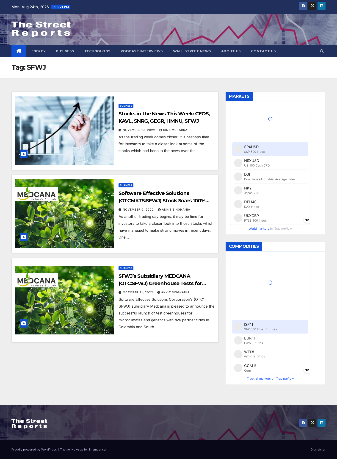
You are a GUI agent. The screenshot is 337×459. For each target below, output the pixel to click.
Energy (38, 51)
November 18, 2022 (139, 130)
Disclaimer (318, 449)
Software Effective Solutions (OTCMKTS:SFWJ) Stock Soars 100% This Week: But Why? (162, 200)
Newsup (77, 449)
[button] (322, 51)
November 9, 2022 (139, 209)
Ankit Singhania (176, 209)
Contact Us (263, 51)
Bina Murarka (175, 130)
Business (65, 51)
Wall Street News (192, 51)
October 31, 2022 (138, 292)
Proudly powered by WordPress (34, 449)
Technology (97, 51)
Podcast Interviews (142, 51)
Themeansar (97, 449)
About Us (231, 51)
